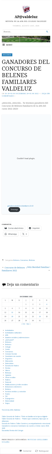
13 (12, 312)
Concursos (24, 260)
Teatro (7, 394)
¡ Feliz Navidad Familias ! (38, 267)
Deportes (8, 359)
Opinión (8, 375)
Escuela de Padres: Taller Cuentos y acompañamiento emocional (26, 423)
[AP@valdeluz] (26, 39)
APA (6, 335)
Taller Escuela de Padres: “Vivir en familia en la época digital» (25, 416)
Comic (7, 349)
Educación (9, 361)
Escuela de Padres (12, 366)
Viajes (7, 403)
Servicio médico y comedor (15, 391)
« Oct (23, 324)
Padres (7, 380)
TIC (6, 396)
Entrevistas (9, 363)
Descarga (14, 209)
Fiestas (7, 368)
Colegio (8, 347)
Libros (7, 370)
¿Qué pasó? (9, 340)
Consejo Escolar (11, 354)
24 (40, 316)
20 (12, 316)
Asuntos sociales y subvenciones (17, 337)
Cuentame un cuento (13, 356)
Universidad (9, 401)
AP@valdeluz (26, 16)
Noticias (32, 260)
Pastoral (8, 382)
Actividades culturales (13, 333)
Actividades (9, 330)
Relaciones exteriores (13, 387)
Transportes (9, 398)
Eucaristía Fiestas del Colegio (12, 430)
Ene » (28, 324)
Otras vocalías (10, 377)
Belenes (7, 55)
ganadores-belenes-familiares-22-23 (20, 206)
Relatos (8, 389)
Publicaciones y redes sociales (16, 384)
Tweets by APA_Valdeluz (11, 410)
